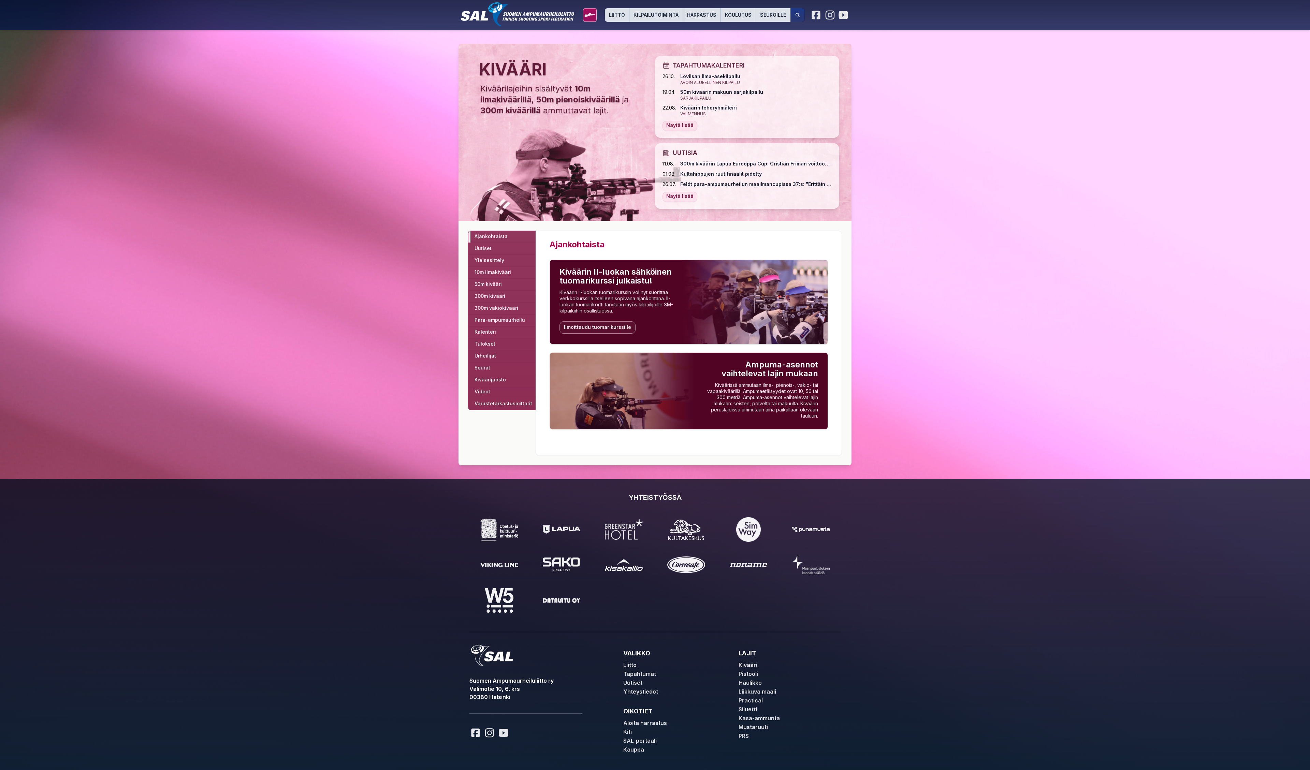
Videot (482, 391)
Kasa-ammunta (759, 718)
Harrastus (701, 15)
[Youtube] (844, 15)
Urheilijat (485, 356)
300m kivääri (490, 296)
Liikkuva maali (757, 691)
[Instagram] (830, 15)
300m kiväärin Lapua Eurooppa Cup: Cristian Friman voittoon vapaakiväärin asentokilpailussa (756, 163)
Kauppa (633, 749)
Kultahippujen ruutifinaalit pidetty (721, 174)
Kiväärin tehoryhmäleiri (708, 108)
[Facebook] (816, 15)
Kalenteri (485, 332)
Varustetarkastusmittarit (503, 403)
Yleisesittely (489, 260)
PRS (744, 735)
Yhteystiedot (640, 691)
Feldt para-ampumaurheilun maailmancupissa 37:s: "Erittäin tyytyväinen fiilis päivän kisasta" (756, 184)
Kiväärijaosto (490, 379)
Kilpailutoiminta (656, 15)
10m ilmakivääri (493, 272)
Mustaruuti (753, 727)
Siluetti (748, 709)
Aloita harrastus (645, 723)
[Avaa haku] (797, 15)
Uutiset (483, 248)
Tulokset (485, 344)
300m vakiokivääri (496, 308)
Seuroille (773, 15)
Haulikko (750, 682)
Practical (751, 700)
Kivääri (748, 665)
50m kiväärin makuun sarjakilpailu (721, 92)
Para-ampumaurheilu (500, 320)
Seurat (482, 368)
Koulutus (738, 15)
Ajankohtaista (491, 236)
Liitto (617, 15)
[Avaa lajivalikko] (590, 15)
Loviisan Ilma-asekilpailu (710, 76)
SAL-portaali (640, 740)
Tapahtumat (639, 673)
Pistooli (748, 673)
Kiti (627, 731)
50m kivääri (488, 284)
